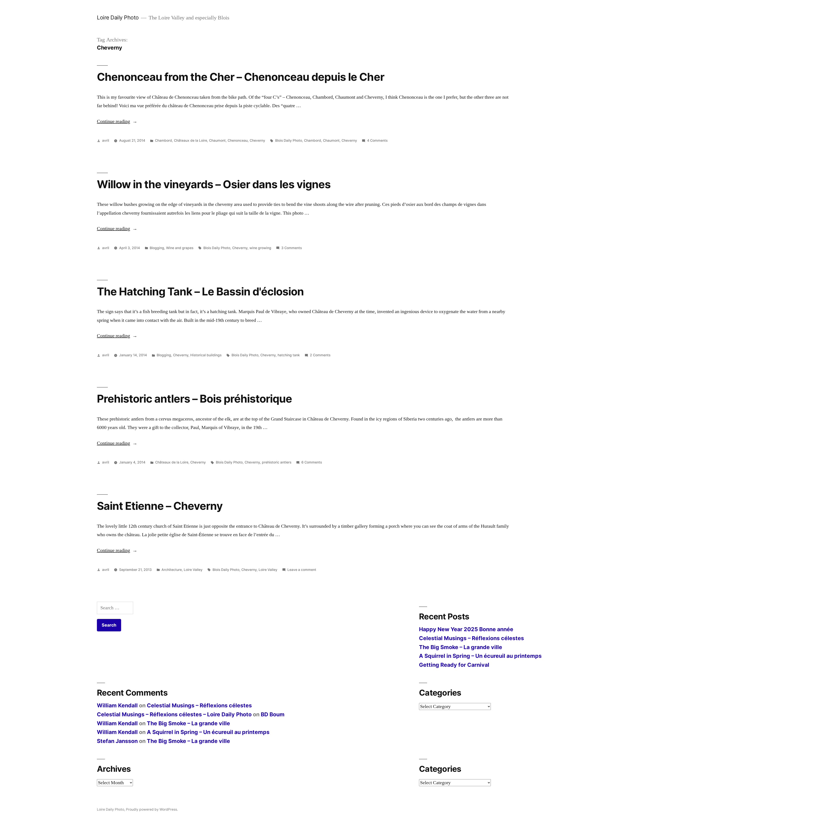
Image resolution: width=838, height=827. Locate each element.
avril (105, 140)
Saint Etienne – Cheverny (160, 505)
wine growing (260, 248)
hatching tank (289, 355)
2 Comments (320, 355)
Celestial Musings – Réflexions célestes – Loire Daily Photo (174, 714)
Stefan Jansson (117, 741)
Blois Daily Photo (288, 140)
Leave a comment (301, 570)
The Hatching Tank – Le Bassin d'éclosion (200, 291)
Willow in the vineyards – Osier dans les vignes (214, 184)
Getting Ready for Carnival (454, 665)
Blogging (157, 248)
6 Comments (311, 462)
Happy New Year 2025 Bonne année (466, 629)
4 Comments (377, 140)
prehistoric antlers (276, 462)
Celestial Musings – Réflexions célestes (471, 638)
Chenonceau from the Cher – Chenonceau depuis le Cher (240, 76)
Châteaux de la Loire (190, 140)
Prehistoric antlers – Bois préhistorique (194, 398)
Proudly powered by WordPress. (152, 809)
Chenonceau (238, 140)
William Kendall (117, 705)
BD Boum (273, 714)
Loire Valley (193, 570)
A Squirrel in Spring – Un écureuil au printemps (480, 656)
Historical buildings (206, 355)
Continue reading (117, 121)
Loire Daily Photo (118, 17)
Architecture (171, 570)
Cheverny (257, 140)
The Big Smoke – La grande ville (460, 647)
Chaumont (217, 140)
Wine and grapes (179, 248)
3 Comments (291, 248)
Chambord (163, 140)
